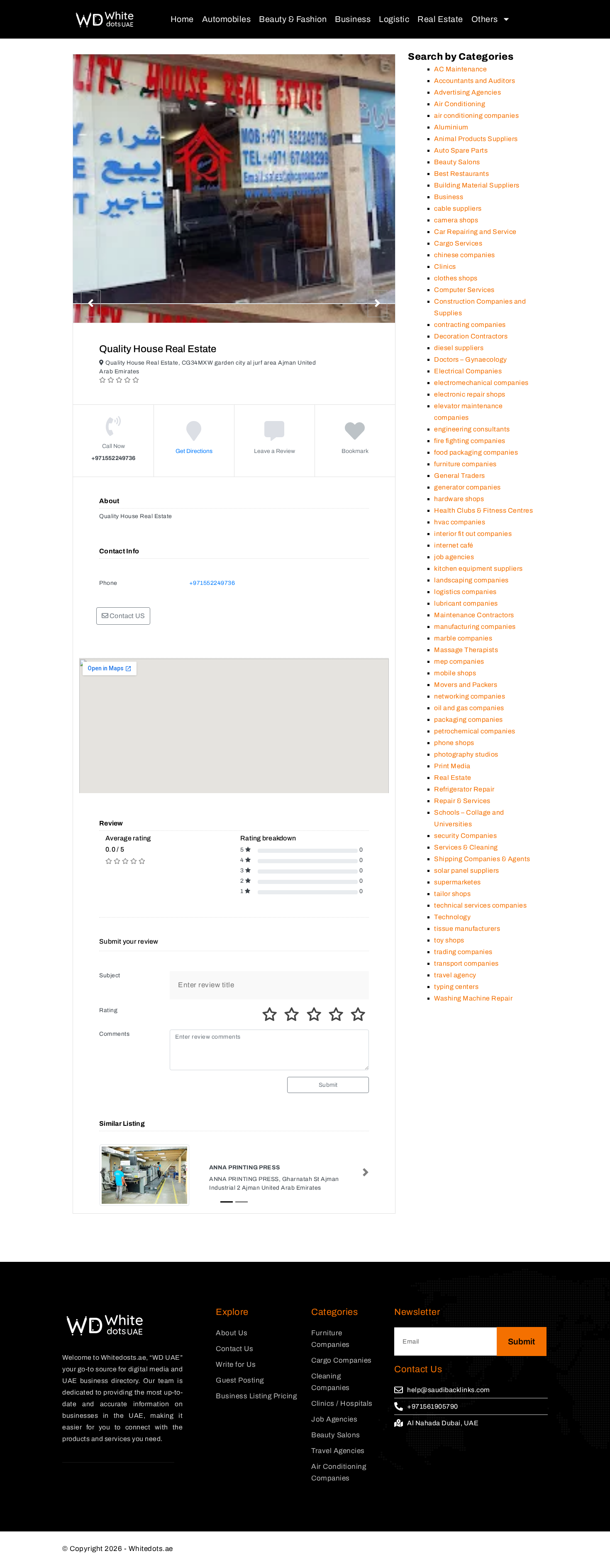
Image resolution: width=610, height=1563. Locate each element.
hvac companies (459, 522)
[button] (102, 1172)
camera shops (456, 220)
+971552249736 (212, 583)
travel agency (455, 975)
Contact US (126, 615)
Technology (452, 916)
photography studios (466, 754)
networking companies (469, 696)
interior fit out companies (473, 533)
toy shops (449, 940)
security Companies (465, 835)
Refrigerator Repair (464, 789)
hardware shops (459, 498)
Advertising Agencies (467, 92)
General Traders (459, 475)
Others (484, 19)
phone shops (454, 742)
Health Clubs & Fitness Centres (483, 510)
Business (353, 19)
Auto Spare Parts (461, 150)
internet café (453, 545)
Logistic (394, 19)
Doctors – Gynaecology (470, 359)
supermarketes (457, 882)
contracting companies (470, 324)
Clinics (445, 266)
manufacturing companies (475, 626)
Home (182, 19)
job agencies (454, 556)
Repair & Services (462, 800)
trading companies (463, 951)
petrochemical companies (474, 731)
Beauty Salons (457, 162)
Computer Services (464, 289)
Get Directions (194, 451)
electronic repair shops (469, 394)
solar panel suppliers (466, 870)
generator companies (467, 487)
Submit (328, 1085)
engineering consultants (472, 429)
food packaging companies (476, 452)
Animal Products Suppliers (476, 138)
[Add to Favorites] (355, 437)
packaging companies (468, 719)
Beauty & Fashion (293, 19)
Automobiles (226, 19)
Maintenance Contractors (474, 614)
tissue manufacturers (467, 928)
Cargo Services (458, 243)
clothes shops (456, 278)
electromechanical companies (481, 382)
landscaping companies (471, 580)
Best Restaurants (461, 173)
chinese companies (464, 254)
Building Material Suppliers (477, 185)
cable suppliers (458, 208)
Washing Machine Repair (473, 998)
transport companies (466, 963)
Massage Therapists (466, 649)
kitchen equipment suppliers (478, 568)
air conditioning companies (476, 115)
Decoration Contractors (471, 336)
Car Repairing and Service (475, 231)
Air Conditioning (459, 103)
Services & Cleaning (466, 847)
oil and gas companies (469, 707)
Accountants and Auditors (474, 80)
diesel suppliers (458, 347)
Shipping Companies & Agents (482, 858)
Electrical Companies (468, 371)
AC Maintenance (460, 69)
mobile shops (455, 673)
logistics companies (465, 591)
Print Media (452, 765)
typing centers (456, 986)
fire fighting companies (469, 440)
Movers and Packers (465, 684)
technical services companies (480, 905)
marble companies (463, 638)
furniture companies (465, 463)
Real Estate (440, 19)
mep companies (459, 661)
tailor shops (452, 893)
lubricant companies (466, 603)
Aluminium (451, 127)
